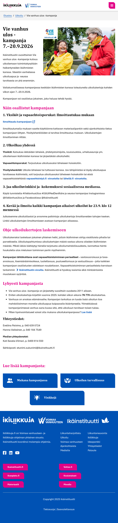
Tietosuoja (49, 509)
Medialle (65, 450)
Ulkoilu (19, 15)
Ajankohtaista (68, 446)
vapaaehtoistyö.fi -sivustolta (42, 178)
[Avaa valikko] (112, 5)
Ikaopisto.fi (13, 475)
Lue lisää (86, 312)
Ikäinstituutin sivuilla (31, 270)
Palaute (92, 450)
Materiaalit (13, 484)
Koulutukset (70, 475)
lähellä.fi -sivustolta (74, 178)
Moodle (67, 484)
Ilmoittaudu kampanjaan (17, 121)
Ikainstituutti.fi (15, 466)
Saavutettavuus (66, 509)
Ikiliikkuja (93, 437)
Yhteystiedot (95, 446)
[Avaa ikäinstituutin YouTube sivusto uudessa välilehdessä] (17, 453)
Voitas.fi (68, 466)
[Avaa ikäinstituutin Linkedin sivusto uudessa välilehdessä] (11, 453)
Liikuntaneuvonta (97, 433)
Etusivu (8, 15)
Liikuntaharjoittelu (70, 433)
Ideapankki (94, 441)
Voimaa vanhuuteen (71, 441)
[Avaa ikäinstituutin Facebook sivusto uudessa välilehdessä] (4, 453)
